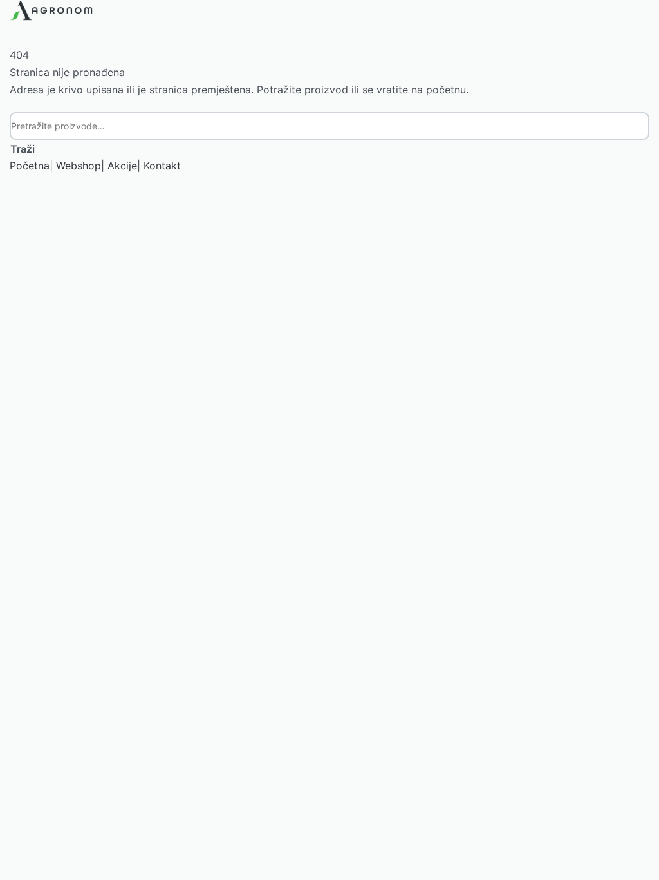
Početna (30, 165)
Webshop (78, 165)
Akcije (122, 165)
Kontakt (162, 165)
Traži (22, 148)
